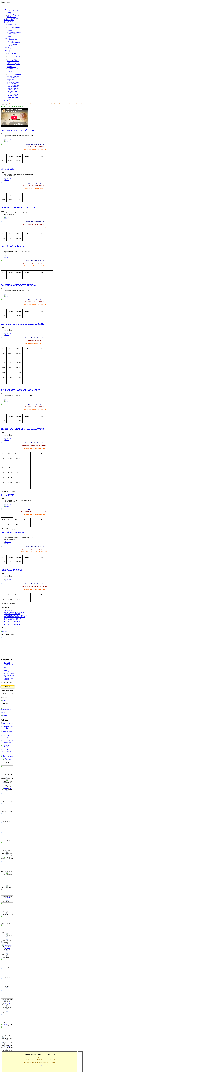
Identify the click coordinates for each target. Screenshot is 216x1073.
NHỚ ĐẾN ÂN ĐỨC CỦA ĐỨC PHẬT (17, 130)
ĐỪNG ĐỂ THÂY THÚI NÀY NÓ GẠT (18, 208)
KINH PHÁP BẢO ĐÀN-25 (12, 621)
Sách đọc (6, 679)
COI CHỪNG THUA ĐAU (12, 532)
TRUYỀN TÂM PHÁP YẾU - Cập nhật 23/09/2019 (22, 429)
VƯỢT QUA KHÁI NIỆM (11, 623)
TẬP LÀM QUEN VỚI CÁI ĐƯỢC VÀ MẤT (20, 390)
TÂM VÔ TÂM (7, 495)
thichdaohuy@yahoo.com (41, 1065)
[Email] (6, 141)
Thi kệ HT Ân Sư (9, 673)
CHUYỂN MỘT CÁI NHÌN (13, 246)
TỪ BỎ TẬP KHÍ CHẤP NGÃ (12, 618)
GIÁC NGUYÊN (8, 169)
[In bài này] (7, 139)
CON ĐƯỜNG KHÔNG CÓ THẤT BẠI (15, 615)
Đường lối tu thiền (9, 667)
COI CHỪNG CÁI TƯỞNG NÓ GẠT (14, 617)
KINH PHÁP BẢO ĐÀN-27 (12, 570)
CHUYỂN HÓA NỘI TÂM (11, 620)
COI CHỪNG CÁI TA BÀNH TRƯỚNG (18, 285)
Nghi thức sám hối (9, 672)
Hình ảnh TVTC (8, 678)
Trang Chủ (7, 663)
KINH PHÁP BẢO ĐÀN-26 (12, 614)
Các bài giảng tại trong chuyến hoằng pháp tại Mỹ (22, 324)
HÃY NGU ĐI (8, 611)
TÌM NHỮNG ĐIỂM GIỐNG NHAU (14, 612)
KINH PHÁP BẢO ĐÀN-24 (12, 624)
